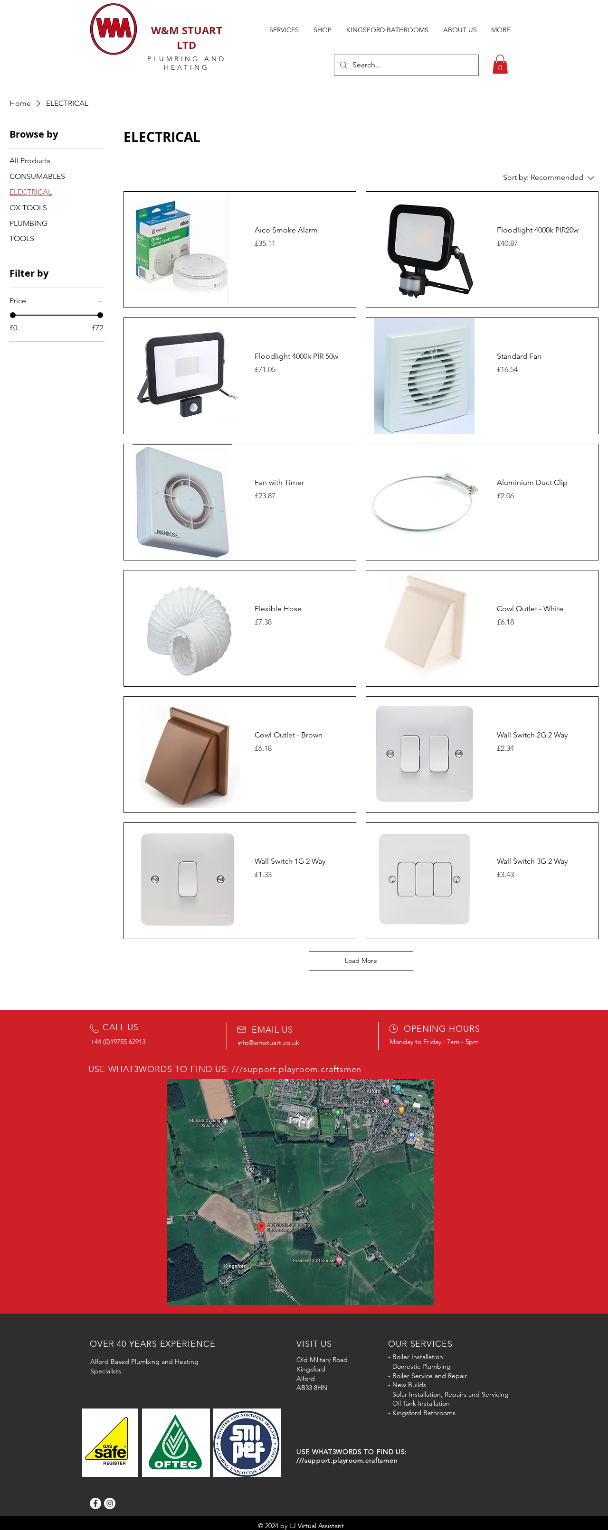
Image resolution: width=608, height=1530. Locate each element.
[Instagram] (109, 1503)
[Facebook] (95, 1503)
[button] (500, 64)
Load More (361, 960)
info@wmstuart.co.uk (268, 1042)
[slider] (13, 315)
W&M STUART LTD (186, 37)
